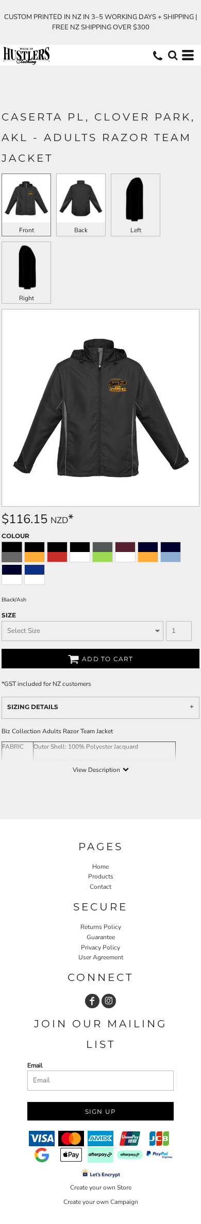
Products (100, 876)
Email (35, 1065)
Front (26, 230)
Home (100, 867)
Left (135, 230)
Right (26, 298)
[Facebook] (92, 1001)
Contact (100, 887)
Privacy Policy (100, 947)
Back (81, 230)
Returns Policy (100, 927)
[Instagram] (109, 1001)
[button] (172, 55)
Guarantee (101, 937)
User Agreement (100, 957)
